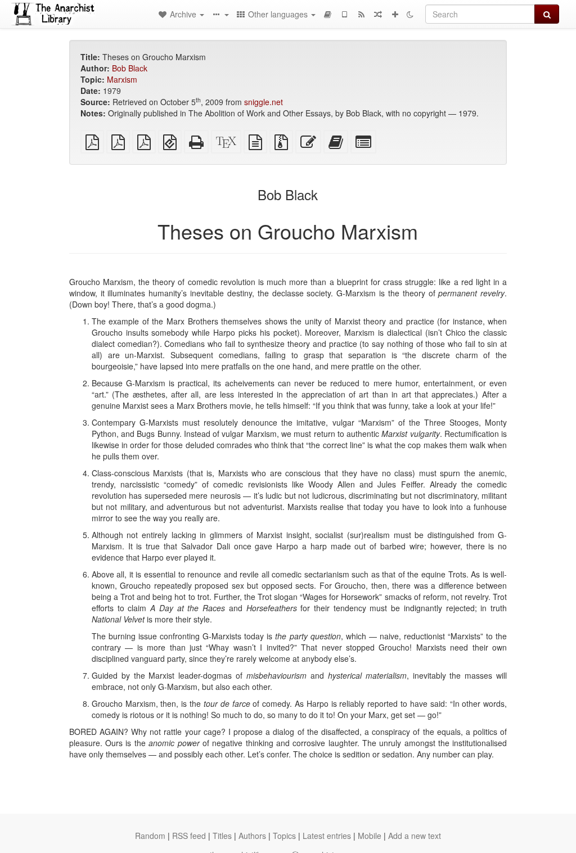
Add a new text (414, 835)
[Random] (378, 14)
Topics (284, 835)
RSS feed (189, 835)
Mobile (369, 835)
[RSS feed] (361, 14)
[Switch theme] (410, 14)
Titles (222, 835)
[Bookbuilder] (327, 14)
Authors (252, 835)
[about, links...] (220, 14)
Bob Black (129, 68)
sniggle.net (263, 101)
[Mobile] (344, 14)
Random (150, 835)
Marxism (122, 79)
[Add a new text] (394, 14)
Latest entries (327, 835)
